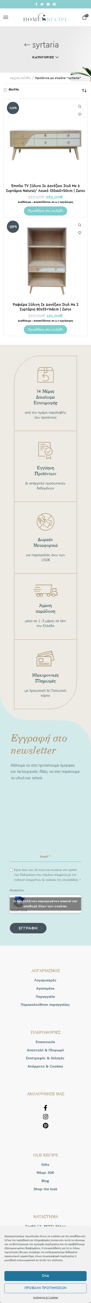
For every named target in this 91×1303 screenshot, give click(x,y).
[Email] (48, 4)
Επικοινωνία (45, 1042)
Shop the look (45, 1189)
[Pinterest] (54, 4)
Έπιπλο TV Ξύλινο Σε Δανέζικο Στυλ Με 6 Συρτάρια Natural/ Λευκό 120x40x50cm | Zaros (45, 188)
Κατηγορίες (43, 57)
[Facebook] (36, 4)
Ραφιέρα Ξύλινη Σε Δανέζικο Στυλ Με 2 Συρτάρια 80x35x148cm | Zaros (45, 307)
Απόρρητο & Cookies (45, 1297)
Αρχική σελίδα (20, 78)
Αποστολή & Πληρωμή (45, 1050)
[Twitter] (42, 4)
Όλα (45, 1275)
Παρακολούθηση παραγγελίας (45, 1004)
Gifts (45, 1165)
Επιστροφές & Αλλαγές (45, 1058)
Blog (45, 1181)
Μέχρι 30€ (45, 1173)
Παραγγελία (45, 997)
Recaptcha (17, 890)
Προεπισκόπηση (79, 106)
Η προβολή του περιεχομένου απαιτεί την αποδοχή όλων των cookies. (45, 904)
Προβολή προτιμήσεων (46, 1288)
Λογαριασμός (45, 980)
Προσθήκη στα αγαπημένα (79, 114)
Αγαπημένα (45, 988)
